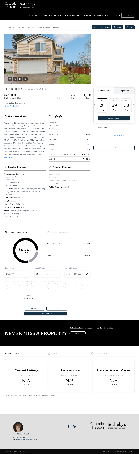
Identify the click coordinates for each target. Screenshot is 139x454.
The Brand (87, 15)
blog (118, 15)
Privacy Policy (107, 451)
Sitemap (133, 451)
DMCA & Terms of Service (121, 451)
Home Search (35, 15)
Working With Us (72, 15)
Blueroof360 (13, 451)
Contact (128, 15)
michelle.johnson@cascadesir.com (26, 439)
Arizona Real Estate (104, 15)
